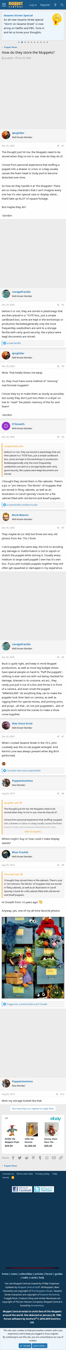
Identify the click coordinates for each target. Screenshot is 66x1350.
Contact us (8, 1173)
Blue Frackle (20, 852)
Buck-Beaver (20, 515)
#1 (63, 145)
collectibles (25, 1273)
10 (47, 42)
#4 (63, 436)
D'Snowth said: (12, 874)
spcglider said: (11, 802)
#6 (63, 657)
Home (5, 1177)
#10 (62, 1094)
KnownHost (37, 1305)
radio (25, 1277)
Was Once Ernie (22, 723)
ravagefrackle (21, 291)
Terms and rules (24, 1173)
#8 (63, 793)
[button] (4, 5)
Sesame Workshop (49, 1294)
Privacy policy (42, 1173)
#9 (63, 865)
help (41, 1277)
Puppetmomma (22, 780)
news (14, 1273)
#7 (63, 736)
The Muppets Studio (42, 1290)
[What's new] (55, 4)
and (22, 504)
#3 (63, 366)
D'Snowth (18, 424)
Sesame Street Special (18, 15)
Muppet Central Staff (29, 1287)
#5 (63, 527)
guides (58, 1273)
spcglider (9, 58)
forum (49, 1273)
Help (54, 1173)
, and (27, 1004)
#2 (63, 304)
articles (39, 1273)
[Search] (62, 4)
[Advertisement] (33, 95)
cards (33, 1277)
